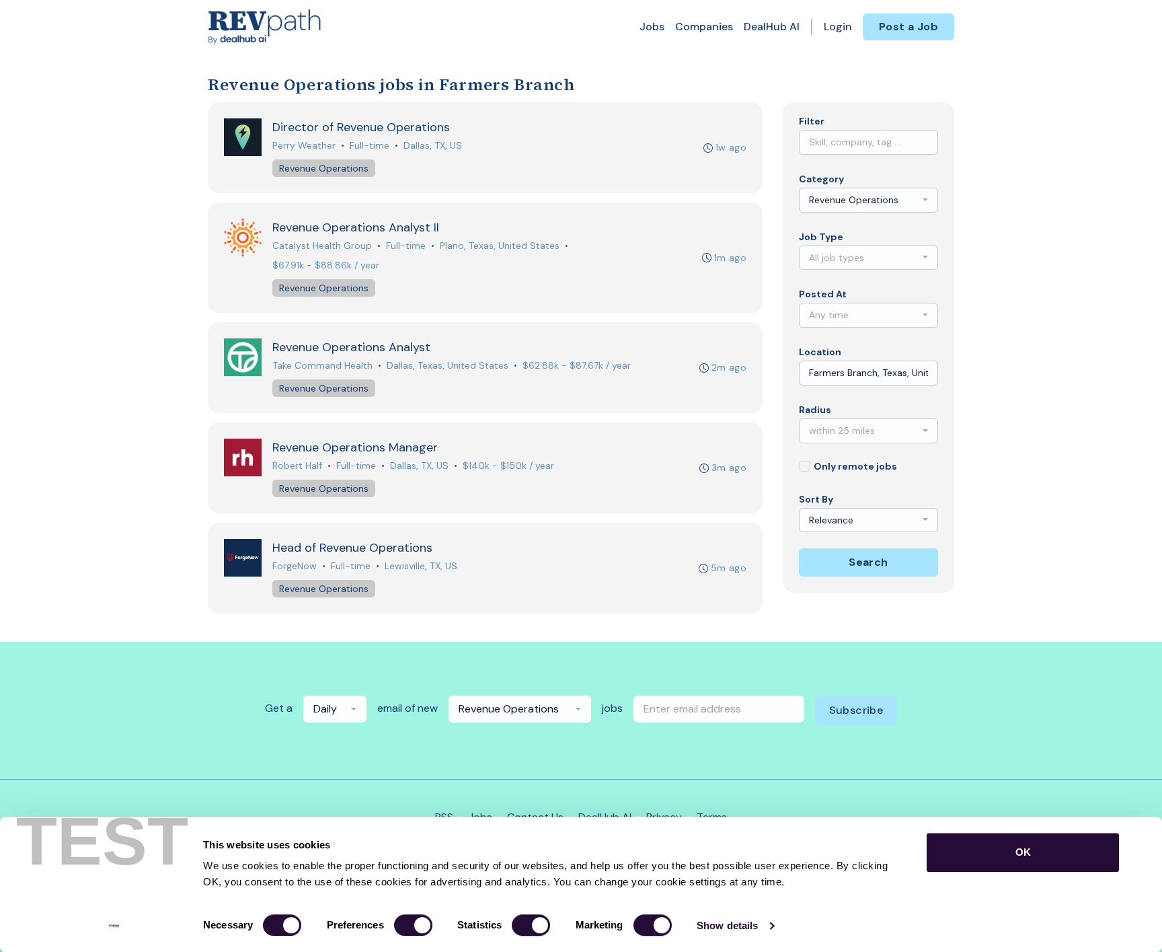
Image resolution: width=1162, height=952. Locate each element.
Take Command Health (322, 365)
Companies (704, 27)
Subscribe (856, 710)
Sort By (816, 499)
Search (868, 562)
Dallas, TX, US (432, 145)
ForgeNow (294, 566)
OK (1023, 852)
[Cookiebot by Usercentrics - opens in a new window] (114, 926)
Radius (815, 410)
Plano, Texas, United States (499, 246)
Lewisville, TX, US (421, 566)
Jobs (652, 27)
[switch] (413, 925)
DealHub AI (772, 27)
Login (838, 27)
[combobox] (868, 200)
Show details (727, 925)
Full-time (369, 145)
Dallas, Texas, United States (447, 365)
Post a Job (908, 27)
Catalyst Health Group (322, 246)
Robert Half (297, 466)
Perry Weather (304, 145)
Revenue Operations (324, 168)
